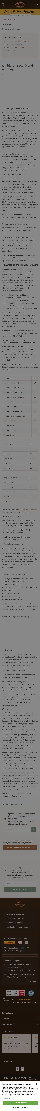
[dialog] (20, 1096)
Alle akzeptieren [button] (21, 1103)
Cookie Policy (6, 1098)
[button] (20, 1107)
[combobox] (37, 1084)
